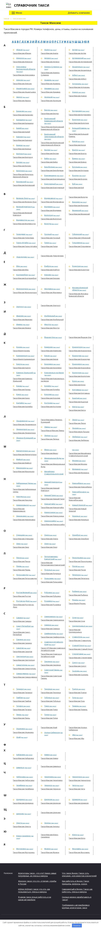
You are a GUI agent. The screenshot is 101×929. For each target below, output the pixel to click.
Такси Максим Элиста (22, 826)
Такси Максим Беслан (50, 153)
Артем (74, 50)
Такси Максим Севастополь (24, 668)
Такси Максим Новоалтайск (52, 507)
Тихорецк (48, 689)
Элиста (19, 823)
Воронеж (76, 202)
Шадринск (20, 799)
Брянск (75, 158)
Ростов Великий (23, 592)
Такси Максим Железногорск (25, 292)
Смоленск (48, 661)
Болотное (76, 119)
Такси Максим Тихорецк (51, 692)
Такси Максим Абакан (22, 53)
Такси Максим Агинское (22, 62)
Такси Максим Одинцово (23, 539)
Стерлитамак (77, 654)
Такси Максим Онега (49, 539)
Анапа (47, 50)
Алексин (19, 80)
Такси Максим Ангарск (50, 62)
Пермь (19, 566)
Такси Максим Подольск (51, 573)
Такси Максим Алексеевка (24, 75)
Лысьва (75, 428)
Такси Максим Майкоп (22, 463)
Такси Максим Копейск (50, 389)
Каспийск (20, 403)
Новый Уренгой (78, 505)
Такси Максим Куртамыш (79, 393)
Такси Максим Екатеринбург (25, 278)
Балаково (20, 111)
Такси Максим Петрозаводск (25, 578)
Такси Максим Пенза (21, 561)
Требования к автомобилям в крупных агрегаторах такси (75, 906)
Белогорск (20, 171)
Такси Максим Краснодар (79, 359)
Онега (46, 535)
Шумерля (76, 799)
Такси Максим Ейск (21, 269)
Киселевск (48, 364)
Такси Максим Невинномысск (19, 509)
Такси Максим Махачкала (23, 471)
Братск (75, 150)
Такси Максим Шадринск (23, 803)
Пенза (19, 558)
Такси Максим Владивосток (24, 223)
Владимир (48, 206)
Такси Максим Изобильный (52, 319)
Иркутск (47, 324)
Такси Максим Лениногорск (24, 433)
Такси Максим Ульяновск (23, 732)
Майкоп (19, 459)
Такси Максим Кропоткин (79, 376)
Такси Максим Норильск (79, 519)
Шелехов (48, 799)
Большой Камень (79, 128)
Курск (74, 381)
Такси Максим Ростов (22, 596)
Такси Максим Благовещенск (53, 179)
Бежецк (19, 145)
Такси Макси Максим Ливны (52, 430)
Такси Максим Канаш (22, 389)
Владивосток (21, 220)
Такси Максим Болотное (79, 123)
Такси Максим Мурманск (79, 472)
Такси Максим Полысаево (51, 582)
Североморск (50, 616)
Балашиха (20, 119)
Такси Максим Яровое (50, 852)
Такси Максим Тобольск (51, 701)
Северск (47, 625)
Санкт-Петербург (23, 626)
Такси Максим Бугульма (79, 170)
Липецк (47, 435)
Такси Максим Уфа (76, 738)
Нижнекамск (21, 516)
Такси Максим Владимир (51, 210)
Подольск (48, 570)
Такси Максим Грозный (50, 238)
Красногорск (77, 347)
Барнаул (19, 137)
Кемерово (48, 347)
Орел (46, 543)
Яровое (47, 849)
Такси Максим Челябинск (23, 789)
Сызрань (76, 671)
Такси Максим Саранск (22, 643)
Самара (19, 617)
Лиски (74, 419)
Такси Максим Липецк (50, 439)
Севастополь (21, 665)
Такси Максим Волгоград (51, 219)
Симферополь (50, 633)
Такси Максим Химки (49, 758)
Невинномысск (22, 505)
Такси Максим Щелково (51, 812)
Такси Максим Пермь (21, 570)
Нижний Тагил (50, 495)
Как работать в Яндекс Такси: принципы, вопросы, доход (75, 882)
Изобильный (49, 316)
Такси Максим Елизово (50, 278)
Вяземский (76, 210)
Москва (75, 460)
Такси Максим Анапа (49, 53)
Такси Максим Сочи (77, 621)
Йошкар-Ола (49, 337)
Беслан (47, 150)
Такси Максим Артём (77, 53)
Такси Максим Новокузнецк (52, 516)
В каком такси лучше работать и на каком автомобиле (34, 898)
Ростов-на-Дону (23, 601)
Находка (20, 496)
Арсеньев (48, 97)
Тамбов (19, 697)
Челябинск (20, 785)
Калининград (21, 355)
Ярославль (76, 849)
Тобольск (48, 697)
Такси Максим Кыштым (78, 402)
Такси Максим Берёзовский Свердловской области (52, 143)
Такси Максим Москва (78, 464)
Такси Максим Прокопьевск (80, 561)
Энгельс (47, 823)
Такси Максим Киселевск (51, 368)
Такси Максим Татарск (22, 709)
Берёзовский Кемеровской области (53, 119)
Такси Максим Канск (21, 398)
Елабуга (47, 266)
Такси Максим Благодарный (52, 187)
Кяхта (74, 406)
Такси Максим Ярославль (79, 852)
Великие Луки (22, 198)
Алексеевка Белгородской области (25, 68)
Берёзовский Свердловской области (54, 135)
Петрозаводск (22, 575)
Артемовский (77, 58)
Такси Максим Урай (49, 727)
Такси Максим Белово (22, 166)
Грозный (48, 234)
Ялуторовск (21, 849)
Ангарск (47, 58)
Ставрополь (77, 637)
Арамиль (48, 80)
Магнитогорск (22, 451)
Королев (48, 394)
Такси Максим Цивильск (51, 766)
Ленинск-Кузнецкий (24, 438)
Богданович (77, 111)
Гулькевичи (77, 242)
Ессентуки (76, 266)
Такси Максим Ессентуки (79, 269)
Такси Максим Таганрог (22, 692)
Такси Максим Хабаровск (23, 758)
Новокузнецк (49, 512)
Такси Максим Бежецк (22, 149)
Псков (74, 566)
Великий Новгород (24, 206)
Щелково (20, 813)
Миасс (46, 449)
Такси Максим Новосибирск (80, 487)
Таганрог (20, 689)
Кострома (48, 403)
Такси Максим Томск (49, 709)
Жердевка (48, 289)
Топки (46, 714)
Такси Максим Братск (78, 153)
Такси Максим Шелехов (51, 803)
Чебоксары (21, 777)
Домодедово (21, 257)
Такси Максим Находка (22, 500)
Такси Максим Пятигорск (79, 578)
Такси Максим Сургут (77, 666)
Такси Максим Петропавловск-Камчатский (53, 563)
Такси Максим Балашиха (23, 123)
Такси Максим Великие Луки (24, 202)
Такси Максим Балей (21, 132)
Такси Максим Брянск (78, 162)
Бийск (46, 158)
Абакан (19, 50)
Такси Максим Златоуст (50, 305)
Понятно (76, 925)
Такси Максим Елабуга (50, 269)
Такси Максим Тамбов (22, 701)
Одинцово (20, 535)
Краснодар (76, 355)
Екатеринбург (22, 275)
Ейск (18, 266)
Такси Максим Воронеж (78, 205)
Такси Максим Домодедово (52, 256)
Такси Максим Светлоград (24, 660)
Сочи (74, 617)
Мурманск (76, 469)
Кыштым (75, 398)
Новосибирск (77, 483)
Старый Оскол (78, 645)
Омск (18, 543)
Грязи (46, 242)
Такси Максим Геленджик (23, 238)
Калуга (19, 364)
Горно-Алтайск (22, 242)
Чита (74, 785)
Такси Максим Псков (77, 570)
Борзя (74, 141)
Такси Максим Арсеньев (51, 100)
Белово (19, 162)
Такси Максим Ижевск (22, 328)
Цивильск (20, 767)
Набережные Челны (24, 483)
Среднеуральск (78, 626)
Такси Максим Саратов (22, 651)
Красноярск (77, 364)
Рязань (75, 600)
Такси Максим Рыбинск (78, 595)
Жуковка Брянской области (80, 288)
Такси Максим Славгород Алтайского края (51, 655)
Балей (18, 128)
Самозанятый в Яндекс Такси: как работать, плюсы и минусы (77, 890)
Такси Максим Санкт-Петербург (21, 633)
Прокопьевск (77, 558)
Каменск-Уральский (24, 372)
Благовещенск (50, 175)
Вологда (47, 223)
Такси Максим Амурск (22, 100)
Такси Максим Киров (49, 359)
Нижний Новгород (51, 482)
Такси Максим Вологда (78, 197)
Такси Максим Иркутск (50, 328)
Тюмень (75, 706)
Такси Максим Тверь (21, 718)
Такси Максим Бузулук (78, 179)
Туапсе (75, 689)
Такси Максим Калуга (22, 368)
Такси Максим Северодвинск (25, 677)
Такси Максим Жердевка (51, 292)
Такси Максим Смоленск (51, 665)
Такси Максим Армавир (50, 92)
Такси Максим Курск (77, 385)
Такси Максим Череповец (51, 780)
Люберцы (76, 437)
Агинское (20, 58)
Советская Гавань (52, 670)
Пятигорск (76, 575)
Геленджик (20, 234)
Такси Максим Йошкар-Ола (80, 337)
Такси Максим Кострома (51, 406)
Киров (47, 355)
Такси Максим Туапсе (78, 692)
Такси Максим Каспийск (23, 406)
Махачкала (21, 468)
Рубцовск (48, 592)
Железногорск (22, 289)
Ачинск (75, 92)
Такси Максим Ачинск (78, 96)
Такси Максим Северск (50, 628)
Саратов (20, 648)
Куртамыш (76, 389)
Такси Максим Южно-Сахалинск (49, 835)
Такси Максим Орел (49, 547)
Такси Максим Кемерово (51, 350)
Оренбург (76, 535)
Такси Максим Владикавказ (52, 202)
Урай (18, 737)
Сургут (75, 662)
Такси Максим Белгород (23, 157)
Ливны (47, 427)
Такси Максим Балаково (23, 115)
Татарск (19, 706)
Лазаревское (21, 421)
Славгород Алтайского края (53, 643)
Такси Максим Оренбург (79, 539)
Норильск (76, 516)
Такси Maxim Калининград (24, 359)
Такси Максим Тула (77, 701)
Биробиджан (49, 167)
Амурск (19, 97)
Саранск (19, 639)
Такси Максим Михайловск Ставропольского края (80, 454)
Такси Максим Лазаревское (24, 424)
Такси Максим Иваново (22, 319)
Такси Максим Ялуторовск (24, 852)
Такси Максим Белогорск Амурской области (23, 175)
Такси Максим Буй (76, 187)
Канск (18, 394)
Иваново (20, 316)
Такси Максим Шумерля (79, 803)
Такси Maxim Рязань (77, 603)
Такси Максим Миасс (49, 453)
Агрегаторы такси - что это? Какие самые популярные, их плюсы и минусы (37, 874)
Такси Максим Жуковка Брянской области (78, 294)
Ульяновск (20, 728)
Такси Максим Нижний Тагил (52, 499)
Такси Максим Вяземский (79, 214)
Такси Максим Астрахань (79, 87)
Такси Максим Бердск (50, 113)
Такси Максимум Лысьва (79, 431)
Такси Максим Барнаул (22, 140)
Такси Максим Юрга (77, 838)
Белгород (20, 154)
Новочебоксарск (79, 492)
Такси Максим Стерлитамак (80, 657)
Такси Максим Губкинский (79, 238)
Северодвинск (22, 673)
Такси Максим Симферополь (53, 637)
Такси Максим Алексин (22, 83)
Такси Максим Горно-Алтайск (25, 246)
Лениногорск (21, 429)
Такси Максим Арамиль (50, 83)
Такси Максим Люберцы (79, 440)
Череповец (49, 777)
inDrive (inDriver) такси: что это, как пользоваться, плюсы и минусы (34, 890)
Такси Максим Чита (77, 789)
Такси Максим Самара (22, 621)
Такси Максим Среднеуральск (75, 630)
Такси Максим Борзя (77, 145)
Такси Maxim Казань (21, 350)
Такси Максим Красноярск (79, 368)
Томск (46, 706)
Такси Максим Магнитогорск (25, 454)
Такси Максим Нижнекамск (24, 519)
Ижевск (19, 324)
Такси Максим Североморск (52, 620)
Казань (19, 347)
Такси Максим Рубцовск (51, 596)
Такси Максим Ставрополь (80, 640)
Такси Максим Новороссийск (53, 524)
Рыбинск (75, 591)
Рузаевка (48, 601)
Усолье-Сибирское (52, 732)
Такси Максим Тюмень (78, 709)
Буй (73, 184)
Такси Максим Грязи (49, 246)
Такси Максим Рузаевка (51, 604)
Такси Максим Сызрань (78, 674)
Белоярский (21, 181)
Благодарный (50, 184)
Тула (74, 697)
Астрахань (76, 84)
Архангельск (77, 67)
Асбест (75, 75)
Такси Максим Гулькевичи (80, 246)
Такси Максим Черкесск (51, 789)
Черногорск (77, 777)
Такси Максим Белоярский (24, 185)
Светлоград (21, 656)
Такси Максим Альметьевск (24, 92)
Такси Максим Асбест (77, 79)
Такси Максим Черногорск (80, 780)
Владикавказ (49, 198)
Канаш (19, 386)
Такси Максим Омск (21, 547)
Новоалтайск (49, 504)
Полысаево (49, 578)
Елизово (47, 275)
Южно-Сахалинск (23, 836)
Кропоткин (76, 372)
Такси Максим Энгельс (50, 826)
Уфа (73, 735)
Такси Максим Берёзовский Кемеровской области (52, 128)
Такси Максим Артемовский (80, 62)
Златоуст (20, 306)
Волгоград (48, 215)
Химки (47, 754)
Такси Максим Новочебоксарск (76, 499)
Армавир (48, 88)
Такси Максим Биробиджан (52, 170)
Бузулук (75, 175)
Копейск (47, 386)
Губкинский (77, 234)
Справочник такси (31, 5)
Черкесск (48, 785)
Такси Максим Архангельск (80, 70)
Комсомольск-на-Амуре (54, 372)
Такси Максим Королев (50, 398)
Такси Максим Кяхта (77, 410)
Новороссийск (50, 521)
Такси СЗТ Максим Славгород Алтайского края (53, 649)
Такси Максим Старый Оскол (81, 649)
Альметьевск (21, 88)
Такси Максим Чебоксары (23, 780)
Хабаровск (20, 754)
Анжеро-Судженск (51, 67)
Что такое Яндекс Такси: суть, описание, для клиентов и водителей (79, 874)
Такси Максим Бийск (49, 162)
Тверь (18, 714)
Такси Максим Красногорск (80, 350)
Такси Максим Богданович (80, 114)
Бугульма (76, 167)
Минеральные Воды (52, 458)
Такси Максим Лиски (77, 423)
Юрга (74, 834)
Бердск (47, 110)
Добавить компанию (79, 12)
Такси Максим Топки (49, 718)
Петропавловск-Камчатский (51, 557)
